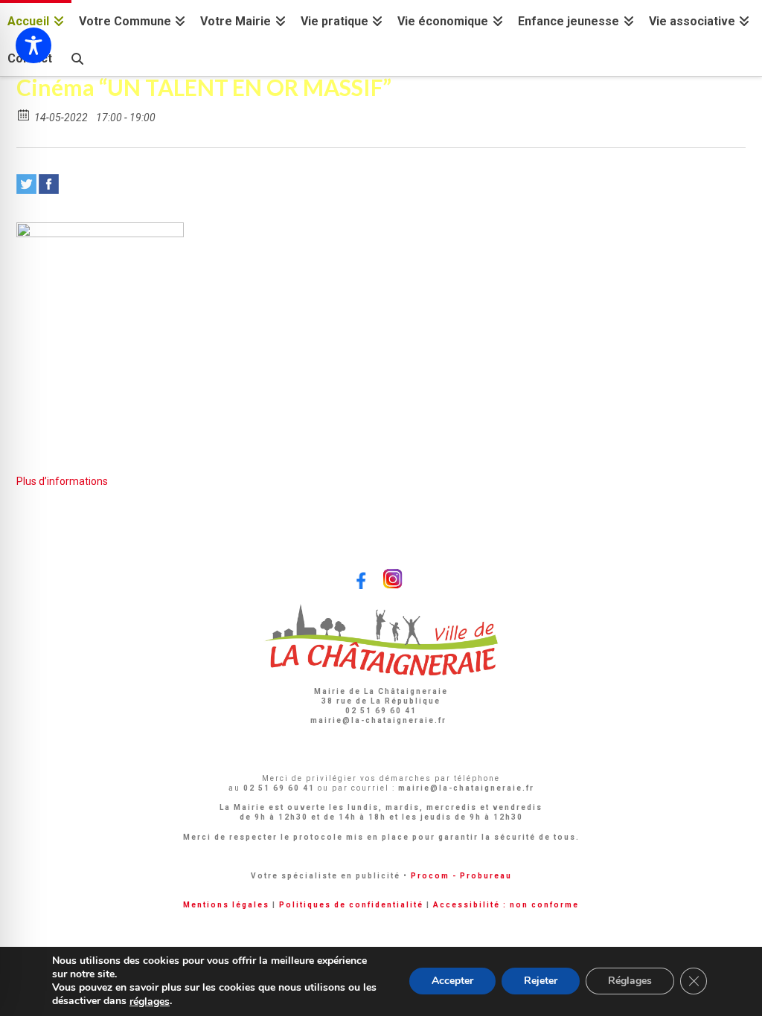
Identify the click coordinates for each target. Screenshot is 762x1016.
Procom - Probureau (461, 876)
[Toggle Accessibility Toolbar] (33, 45)
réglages (149, 1002)
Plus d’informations (62, 481)
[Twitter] (26, 184)
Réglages (630, 981)
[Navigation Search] (77, 57)
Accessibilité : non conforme (506, 905)
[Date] (24, 114)
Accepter (452, 981)
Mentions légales (226, 905)
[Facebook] (49, 184)
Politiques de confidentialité (351, 905)
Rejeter (540, 981)
